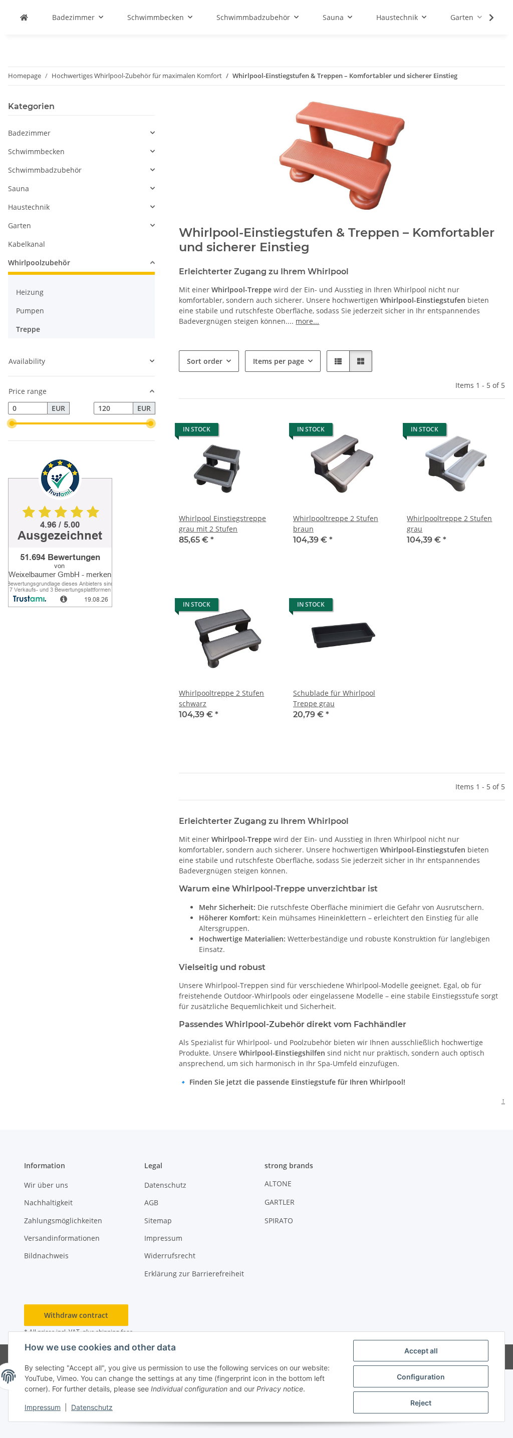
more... (307, 321)
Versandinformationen (62, 1238)
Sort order (204, 361)
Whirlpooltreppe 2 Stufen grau (449, 524)
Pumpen (30, 310)
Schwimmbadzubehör (45, 170)
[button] (485, 18)
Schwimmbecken (36, 151)
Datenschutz (92, 1407)
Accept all (421, 1350)
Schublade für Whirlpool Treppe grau (334, 698)
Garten (19, 225)
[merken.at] (24, 17)
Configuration (421, 1376)
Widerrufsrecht (169, 1255)
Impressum (43, 1407)
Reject (420, 1402)
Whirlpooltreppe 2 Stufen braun (335, 524)
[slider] (12, 423)
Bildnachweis (46, 1255)
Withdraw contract (76, 1315)
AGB (151, 1202)
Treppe (28, 329)
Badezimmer (29, 133)
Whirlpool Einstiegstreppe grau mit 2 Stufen (222, 524)
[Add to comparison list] (260, 432)
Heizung (30, 292)
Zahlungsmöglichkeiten (63, 1220)
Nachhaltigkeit (48, 1202)
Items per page (278, 361)
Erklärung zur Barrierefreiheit (194, 1273)
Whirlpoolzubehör (39, 262)
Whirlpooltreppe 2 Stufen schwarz (221, 698)
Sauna (18, 188)
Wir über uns (46, 1185)
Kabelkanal (26, 244)
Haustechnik (29, 207)
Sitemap (158, 1220)
